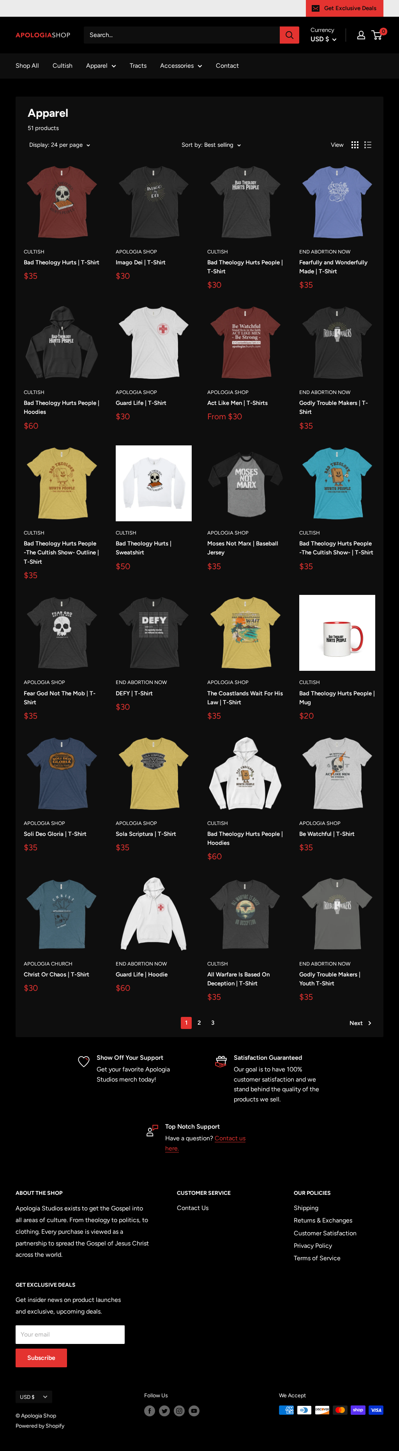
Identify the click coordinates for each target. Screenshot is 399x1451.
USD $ (27, 1397)
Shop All (27, 65)
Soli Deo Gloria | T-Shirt (55, 833)
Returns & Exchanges (323, 1220)
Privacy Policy (313, 1245)
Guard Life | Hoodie (142, 974)
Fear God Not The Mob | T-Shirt (59, 698)
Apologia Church (48, 964)
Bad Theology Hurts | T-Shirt (61, 262)
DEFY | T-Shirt (134, 693)
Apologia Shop (136, 252)
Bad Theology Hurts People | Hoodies (61, 407)
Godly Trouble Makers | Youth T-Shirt (329, 979)
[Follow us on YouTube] (194, 1410)
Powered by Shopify (40, 1426)
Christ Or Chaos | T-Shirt (56, 974)
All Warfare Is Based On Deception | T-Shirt (238, 979)
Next (356, 1023)
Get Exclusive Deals (350, 8)
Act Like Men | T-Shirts (237, 402)
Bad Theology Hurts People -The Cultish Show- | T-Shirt (336, 548)
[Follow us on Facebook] (149, 1410)
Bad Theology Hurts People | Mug (337, 698)
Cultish (62, 65)
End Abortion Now (324, 252)
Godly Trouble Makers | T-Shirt (333, 407)
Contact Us (192, 1208)
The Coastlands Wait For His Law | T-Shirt (245, 698)
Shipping (306, 1208)
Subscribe (41, 1357)
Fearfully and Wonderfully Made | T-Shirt (333, 267)
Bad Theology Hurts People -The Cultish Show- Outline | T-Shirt (61, 552)
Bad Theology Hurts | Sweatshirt (143, 548)
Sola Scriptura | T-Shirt (146, 833)
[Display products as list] (367, 144)
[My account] (361, 35)
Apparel (97, 65)
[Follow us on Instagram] (179, 1410)
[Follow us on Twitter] (164, 1410)
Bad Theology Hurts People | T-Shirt (245, 267)
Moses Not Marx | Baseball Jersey (242, 548)
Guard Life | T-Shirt (141, 402)
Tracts (138, 65)
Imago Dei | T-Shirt (141, 262)
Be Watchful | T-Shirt (327, 833)
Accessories (177, 65)
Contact (227, 65)
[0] (377, 35)
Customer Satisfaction (325, 1233)
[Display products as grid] (354, 144)
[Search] (289, 35)
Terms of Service (317, 1258)
